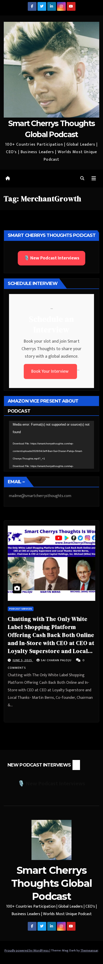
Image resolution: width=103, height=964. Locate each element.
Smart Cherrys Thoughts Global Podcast (51, 883)
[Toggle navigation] (93, 178)
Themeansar (89, 950)
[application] (51, 445)
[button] (82, 178)
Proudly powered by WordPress (27, 950)
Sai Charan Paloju (56, 660)
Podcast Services (20, 609)
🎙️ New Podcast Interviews (51, 258)
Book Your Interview (50, 371)
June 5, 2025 (22, 660)
